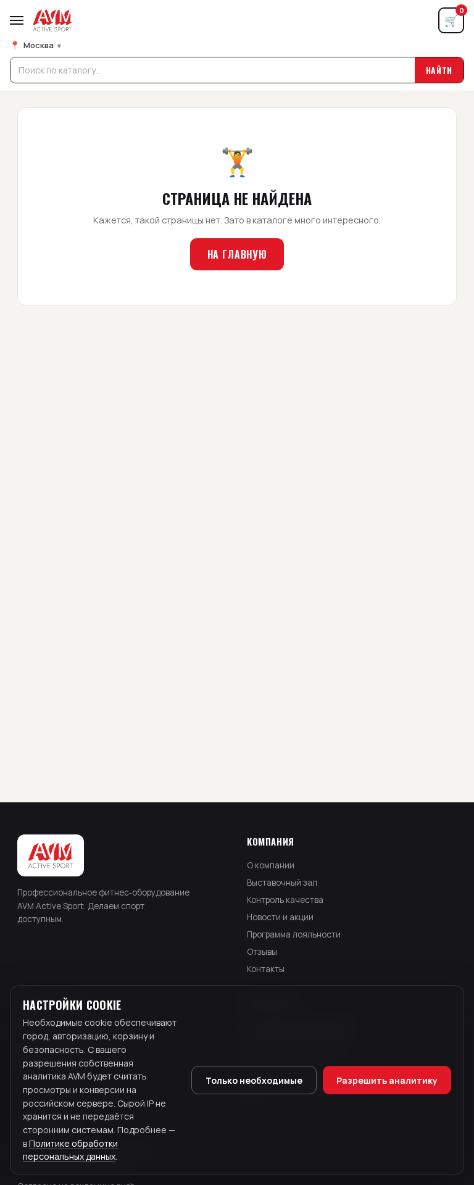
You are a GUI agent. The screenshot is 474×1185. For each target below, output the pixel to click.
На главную (237, 254)
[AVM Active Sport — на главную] (52, 20)
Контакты (266, 969)
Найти (439, 70)
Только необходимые (254, 1080)
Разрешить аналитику (387, 1080)
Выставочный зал (282, 882)
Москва (35, 45)
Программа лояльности (294, 934)
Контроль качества (285, 899)
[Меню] (16, 20)
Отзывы (262, 951)
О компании (270, 865)
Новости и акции (280, 917)
